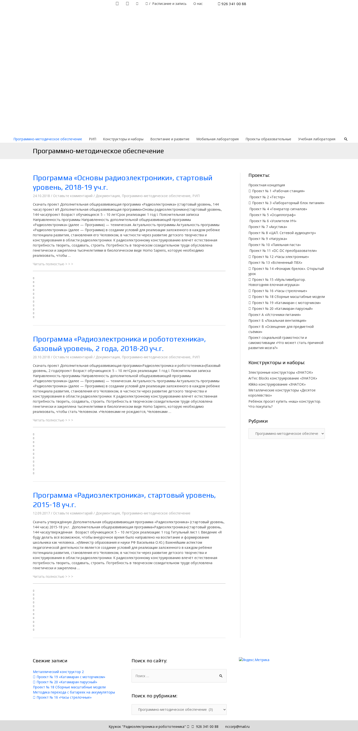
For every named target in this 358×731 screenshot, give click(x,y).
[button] (129, 277)
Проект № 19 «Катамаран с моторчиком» (286, 302)
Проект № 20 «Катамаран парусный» (282, 308)
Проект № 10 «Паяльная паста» (274, 244)
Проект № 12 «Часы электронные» (280, 256)
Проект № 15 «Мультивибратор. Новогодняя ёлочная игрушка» (277, 282)
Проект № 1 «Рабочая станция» (278, 191)
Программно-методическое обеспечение (47, 139)
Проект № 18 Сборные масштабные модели (288, 296)
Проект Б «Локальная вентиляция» (277, 320)
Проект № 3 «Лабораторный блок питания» (287, 202)
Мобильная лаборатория (217, 139)
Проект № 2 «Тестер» (266, 197)
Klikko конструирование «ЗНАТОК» (277, 384)
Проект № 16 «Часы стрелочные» (279, 290)
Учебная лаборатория (316, 139)
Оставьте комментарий (73, 195)
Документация (108, 195)
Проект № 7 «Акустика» (267, 226)
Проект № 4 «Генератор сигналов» (277, 209)
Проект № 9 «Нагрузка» (267, 238)
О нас (198, 3)
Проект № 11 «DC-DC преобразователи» (282, 250)
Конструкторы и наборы (123, 139)
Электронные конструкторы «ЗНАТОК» (280, 372)
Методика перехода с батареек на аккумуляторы (74, 692)
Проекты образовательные (268, 139)
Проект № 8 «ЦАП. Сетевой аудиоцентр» (282, 232)
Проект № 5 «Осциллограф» (272, 214)
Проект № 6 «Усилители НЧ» (272, 220)
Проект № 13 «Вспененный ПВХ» (275, 262)
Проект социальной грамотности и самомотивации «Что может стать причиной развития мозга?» (285, 342)
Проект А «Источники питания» (274, 314)
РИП (92, 139)
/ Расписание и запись (167, 3)
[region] (179, 71)
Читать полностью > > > (53, 264)
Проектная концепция (266, 185)
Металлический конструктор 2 (58, 671)
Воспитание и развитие (169, 139)
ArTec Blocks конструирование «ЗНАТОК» (282, 378)
